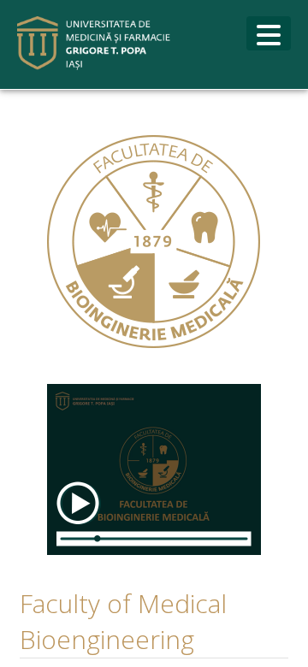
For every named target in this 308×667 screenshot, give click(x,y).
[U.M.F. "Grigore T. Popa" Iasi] (94, 43)
